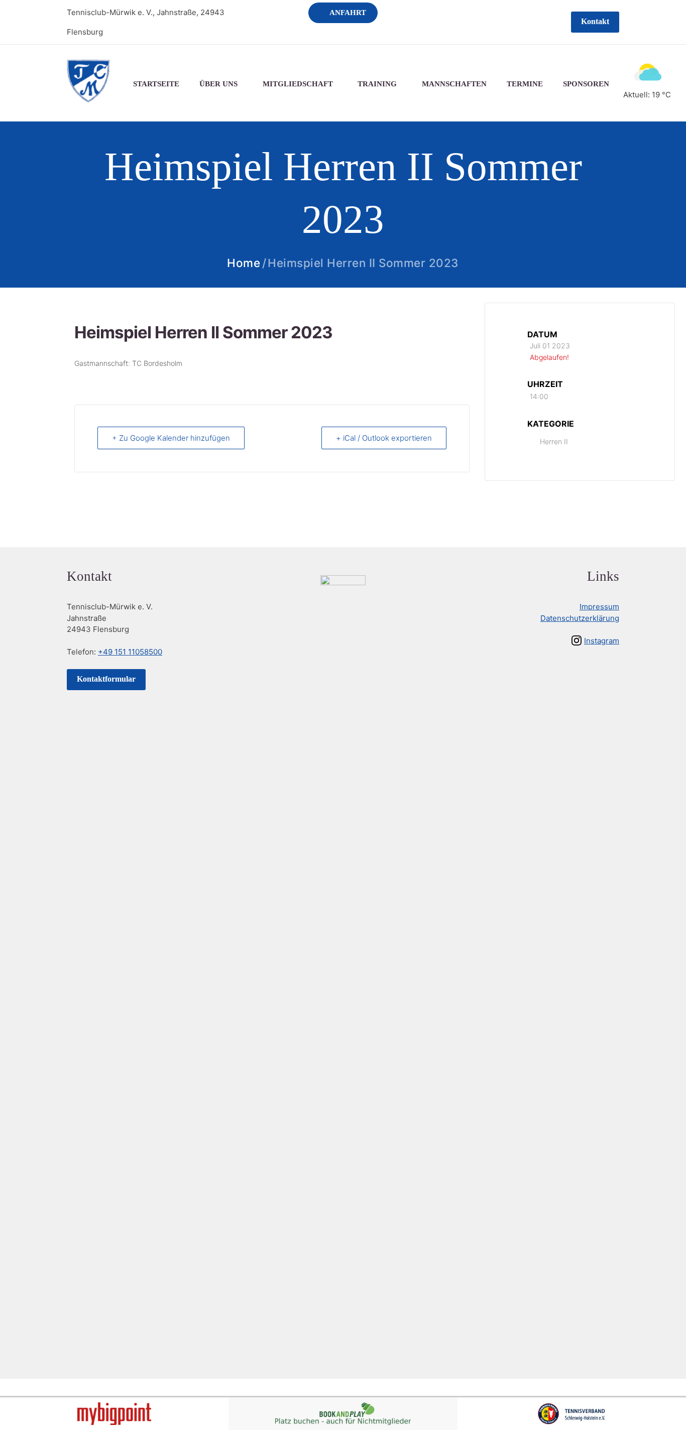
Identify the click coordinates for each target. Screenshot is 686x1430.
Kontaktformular (106, 679)
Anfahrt (347, 13)
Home (243, 263)
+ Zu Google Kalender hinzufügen (171, 438)
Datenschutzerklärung (579, 618)
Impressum (599, 606)
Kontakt (595, 21)
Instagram (601, 640)
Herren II (554, 441)
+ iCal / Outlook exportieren (384, 438)
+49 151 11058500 (130, 652)
